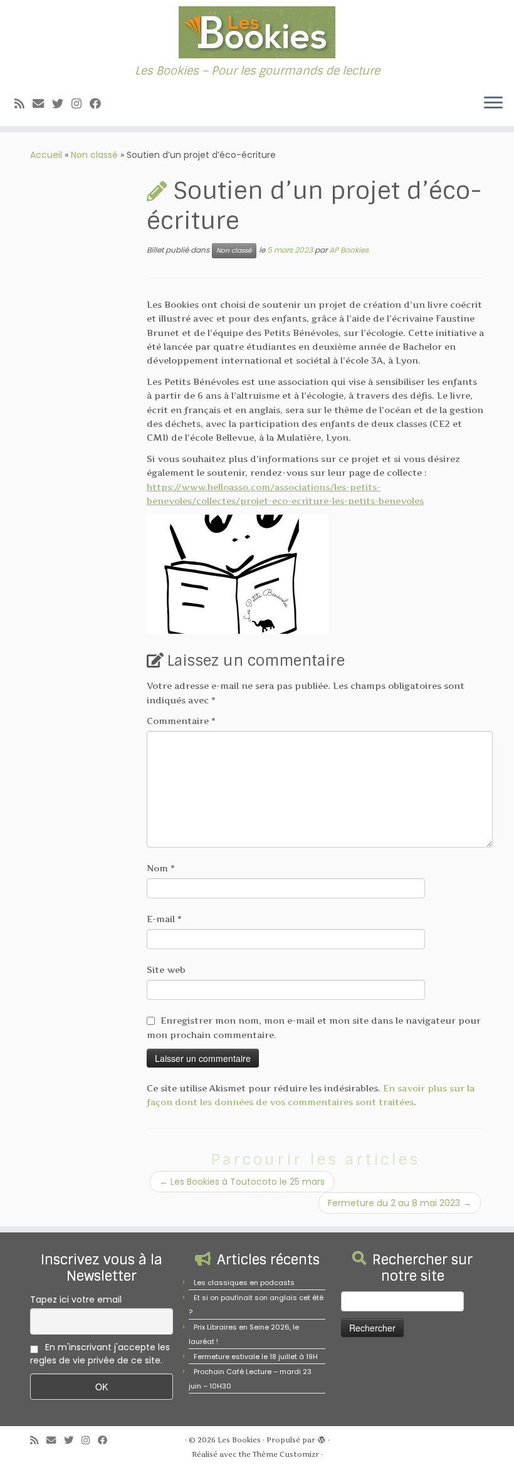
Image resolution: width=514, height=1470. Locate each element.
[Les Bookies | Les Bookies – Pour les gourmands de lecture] (257, 32)
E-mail (164, 918)
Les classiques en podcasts (244, 1283)
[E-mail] (42, 104)
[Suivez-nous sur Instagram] (80, 104)
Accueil (46, 155)
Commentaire (181, 720)
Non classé (94, 155)
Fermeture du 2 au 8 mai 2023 (399, 1203)
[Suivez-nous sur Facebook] (99, 104)
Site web (166, 969)
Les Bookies (239, 1440)
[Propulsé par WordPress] (321, 1437)
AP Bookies (349, 249)
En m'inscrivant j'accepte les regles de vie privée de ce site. (100, 1354)
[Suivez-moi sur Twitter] (61, 104)
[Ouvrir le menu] (493, 103)
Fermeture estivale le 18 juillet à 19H (256, 1357)
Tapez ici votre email (76, 1299)
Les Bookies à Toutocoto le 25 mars (242, 1181)
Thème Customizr (286, 1454)
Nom (161, 868)
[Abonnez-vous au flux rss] (23, 104)
